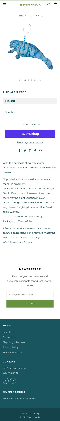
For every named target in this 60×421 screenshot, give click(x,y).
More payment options (30, 142)
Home (20, 16)
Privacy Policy (10, 347)
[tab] (25, 80)
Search (7, 331)
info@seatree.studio (14, 368)
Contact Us (9, 337)
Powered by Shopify (30, 413)
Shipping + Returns (14, 342)
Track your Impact (13, 352)
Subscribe (28, 304)
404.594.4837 (10, 373)
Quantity (10, 112)
